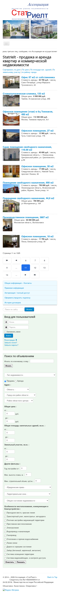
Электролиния (13, 527)
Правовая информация (14, 288)
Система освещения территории (20, 554)
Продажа (10, 380)
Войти (8, 335)
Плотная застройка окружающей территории (25, 520)
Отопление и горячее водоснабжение (22, 539)
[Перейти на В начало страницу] (7, 260)
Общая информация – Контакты (18, 283)
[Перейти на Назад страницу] (16, 260)
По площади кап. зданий (40, 69)
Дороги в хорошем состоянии (19, 546)
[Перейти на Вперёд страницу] (25, 275)
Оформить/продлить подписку (17, 297)
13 (44, 267)
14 (7, 274)
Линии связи (12, 542)
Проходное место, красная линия (21, 512)
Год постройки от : (12, 468)
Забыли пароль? (11, 345)
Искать (29, 309)
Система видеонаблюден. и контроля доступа (26, 558)
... (16, 267)
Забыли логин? (10, 342)
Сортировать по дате (12, 69)
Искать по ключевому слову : (17, 361)
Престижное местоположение (19, 524)
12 (35, 267)
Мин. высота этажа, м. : (14, 475)
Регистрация (9, 340)
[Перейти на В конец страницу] (35, 275)
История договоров (13, 302)
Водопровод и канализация (18, 531)
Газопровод (11, 535)
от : (5, 410)
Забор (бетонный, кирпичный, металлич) (24, 550)
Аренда (20, 380)
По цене (25, 69)
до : (7, 418)
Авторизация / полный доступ (17, 292)
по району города (29, 72)
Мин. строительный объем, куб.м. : (19, 481)
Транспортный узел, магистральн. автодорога (26, 516)
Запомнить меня (13, 331)
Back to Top (52, 577)
